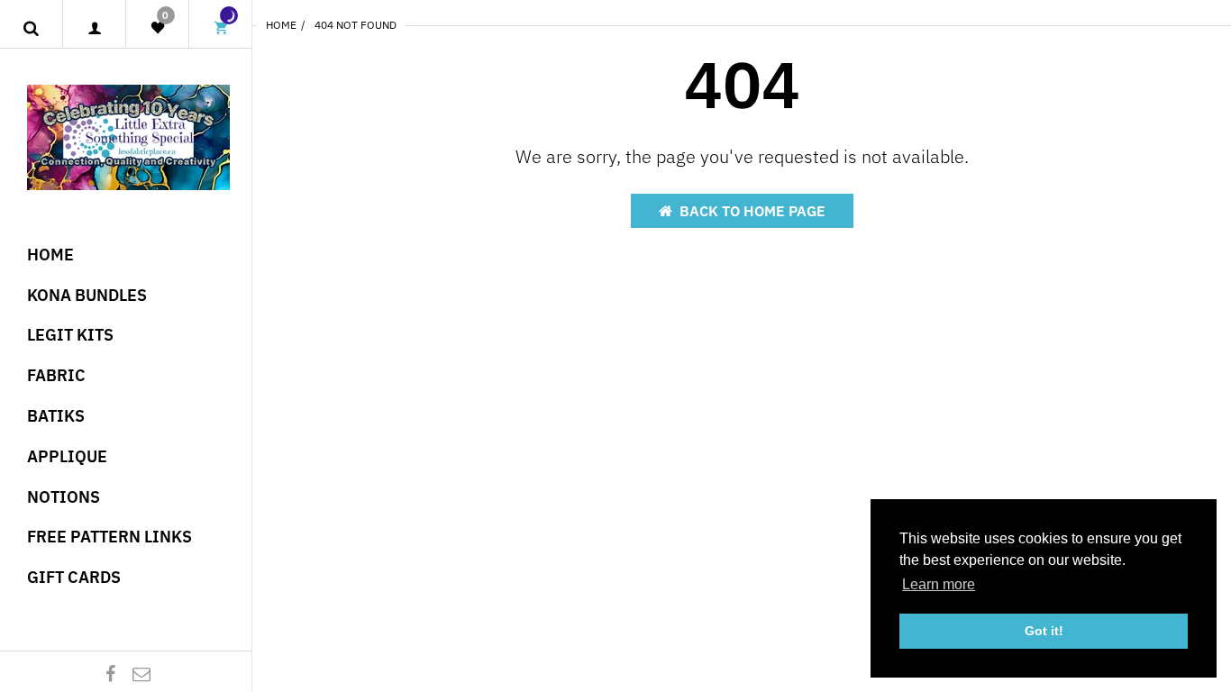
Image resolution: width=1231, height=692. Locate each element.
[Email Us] (141, 673)
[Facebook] (111, 673)
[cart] (221, 28)
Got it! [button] (1044, 631)
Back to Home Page (752, 211)
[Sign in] (94, 28)
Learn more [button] (938, 584)
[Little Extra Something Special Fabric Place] (128, 135)
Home (281, 25)
